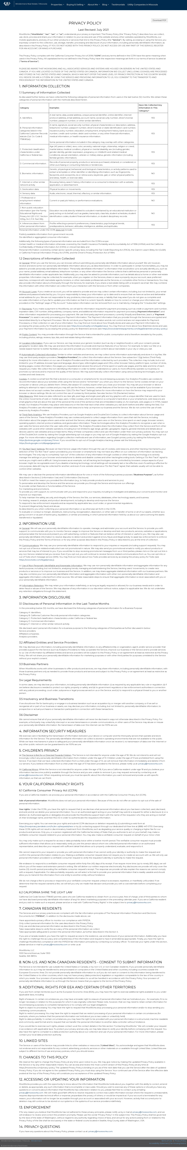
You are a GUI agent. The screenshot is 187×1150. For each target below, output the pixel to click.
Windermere (36, 1141)
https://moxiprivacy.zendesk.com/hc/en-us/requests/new (46, 826)
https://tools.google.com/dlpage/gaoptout (39, 443)
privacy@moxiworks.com (150, 763)
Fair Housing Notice (178, 1143)
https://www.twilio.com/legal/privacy (36, 560)
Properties (58, 6)
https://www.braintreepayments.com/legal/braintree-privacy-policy (134, 328)
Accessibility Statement (159, 1143)
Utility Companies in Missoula (142, 4)
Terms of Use (166, 1141)
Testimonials (118, 4)
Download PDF (159, 20)
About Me (94, 6)
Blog (106, 6)
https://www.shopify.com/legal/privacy (89, 326)
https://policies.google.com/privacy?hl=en (39, 440)
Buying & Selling (76, 6)
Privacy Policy (180, 1141)
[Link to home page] (7, 5)
